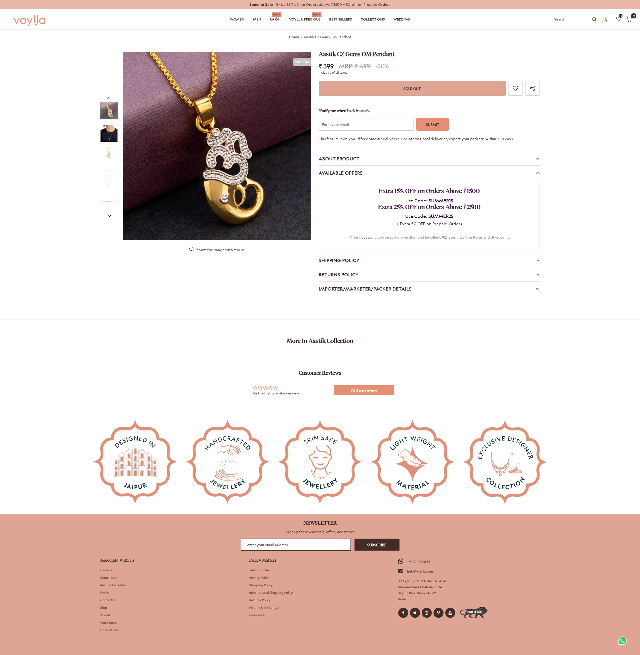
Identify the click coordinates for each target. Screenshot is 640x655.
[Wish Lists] (515, 88)
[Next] (109, 215)
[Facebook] (403, 613)
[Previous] (109, 98)
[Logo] (30, 20)
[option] (320, 4)
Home (294, 36)
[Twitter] (415, 613)
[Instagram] (427, 613)
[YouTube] (450, 613)
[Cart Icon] (629, 19)
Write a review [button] (364, 390)
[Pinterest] (439, 613)
